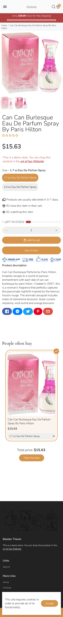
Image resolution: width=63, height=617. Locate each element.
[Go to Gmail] (48, 311)
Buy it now (31, 250)
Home (4, 25)
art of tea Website (12, 549)
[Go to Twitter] (28, 311)
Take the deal (31, 458)
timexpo (32, 7)
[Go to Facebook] (7, 311)
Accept (49, 603)
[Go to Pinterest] (38, 311)
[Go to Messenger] (17, 311)
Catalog (7, 587)
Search (6, 567)
